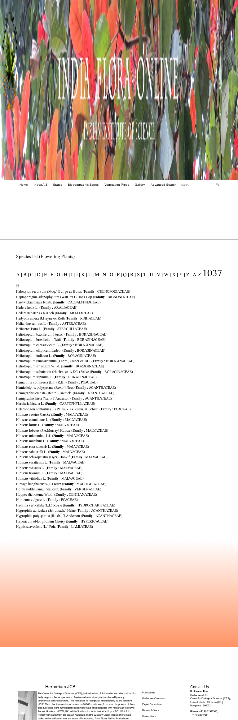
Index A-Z (40, 184)
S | (139, 274)
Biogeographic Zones (83, 184)
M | (97, 274)
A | (19, 274)
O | (112, 274)
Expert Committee (151, 704)
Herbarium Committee (154, 698)
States (57, 184)
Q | (125, 274)
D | (39, 274)
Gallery (140, 184)
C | (32, 274)
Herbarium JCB (60, 686)
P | (119, 274)
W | (167, 274)
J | (77, 274)
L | (90, 274)
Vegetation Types (116, 184)
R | (132, 274)
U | (152, 274)
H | (66, 274)
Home (24, 184)
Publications (148, 692)
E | (46, 274)
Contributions (149, 716)
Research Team (150, 710)
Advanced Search (163, 184)
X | (174, 274)
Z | (188, 274)
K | (83, 274)
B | (25, 274)
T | (145, 274)
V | (159, 274)
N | (104, 274)
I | (72, 274)
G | (59, 274)
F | (52, 274)
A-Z (197, 274)
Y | (181, 274)
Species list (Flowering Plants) (45, 256)
